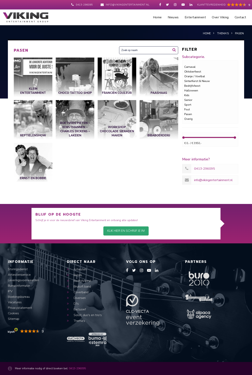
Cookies (13, 313)
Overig (188, 119)
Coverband (80, 292)
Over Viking (220, 17)
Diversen (79, 298)
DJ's (76, 303)
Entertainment (195, 17)
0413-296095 (84, 5)
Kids (186, 95)
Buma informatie (19, 286)
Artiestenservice (19, 275)
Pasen (188, 114)
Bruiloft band (82, 286)
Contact (240, 17)
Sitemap (13, 319)
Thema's (79, 321)
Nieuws (173, 17)
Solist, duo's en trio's (87, 315)
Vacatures (15, 302)
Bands (77, 275)
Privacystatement (20, 308)
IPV (10, 291)
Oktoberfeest (192, 72)
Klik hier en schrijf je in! (126, 231)
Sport (187, 105)
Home (157, 17)
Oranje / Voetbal (194, 76)
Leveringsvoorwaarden (23, 280)
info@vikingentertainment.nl (127, 5)
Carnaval (189, 67)
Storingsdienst (18, 269)
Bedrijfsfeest (192, 86)
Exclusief (79, 309)
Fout (187, 109)
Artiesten (80, 269)
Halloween (191, 90)
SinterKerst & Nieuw (197, 81)
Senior (188, 100)
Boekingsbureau (19, 297)
